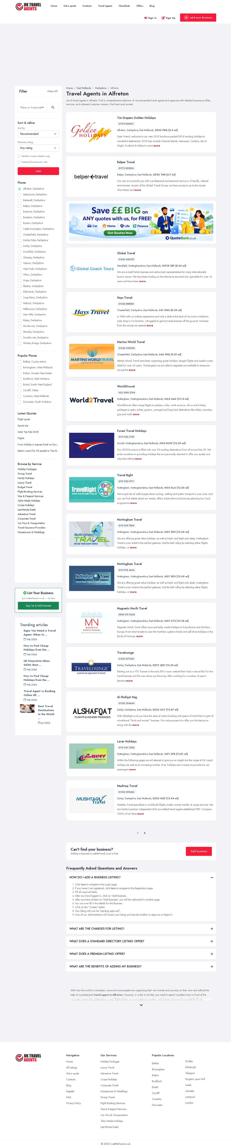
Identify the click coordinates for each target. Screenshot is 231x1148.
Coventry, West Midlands (36, 396)
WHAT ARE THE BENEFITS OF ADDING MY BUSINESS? (105, 966)
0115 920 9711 (126, 481)
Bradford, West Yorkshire (36, 379)
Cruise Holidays (26, 505)
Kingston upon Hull (195, 1079)
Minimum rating (25, 142)
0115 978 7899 (126, 525)
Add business (199, 851)
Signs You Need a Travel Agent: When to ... (40, 633)
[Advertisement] (115, 59)
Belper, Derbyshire (32, 206)
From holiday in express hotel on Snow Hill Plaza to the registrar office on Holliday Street (38, 444)
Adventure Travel (26, 514)
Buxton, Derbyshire (33, 223)
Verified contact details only (35, 156)
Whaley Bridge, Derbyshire (37, 343)
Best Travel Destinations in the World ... (46, 712)
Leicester (189, 1091)
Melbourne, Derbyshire (35, 309)
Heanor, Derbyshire (33, 263)
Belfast (155, 1063)
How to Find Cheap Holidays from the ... (36, 648)
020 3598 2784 (127, 392)
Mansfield (122, 266)
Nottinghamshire (136, 266)
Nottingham (123, 399)
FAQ (68, 1097)
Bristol (155, 1087)
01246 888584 (126, 303)
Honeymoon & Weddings (31, 532)
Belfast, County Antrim (34, 361)
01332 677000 (126, 659)
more (157, 145)
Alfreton (121, 130)
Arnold (120, 443)
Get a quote (70, 6)
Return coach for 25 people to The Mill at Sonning (38, 451)
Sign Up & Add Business (38, 605)
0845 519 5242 (127, 614)
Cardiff (155, 1093)
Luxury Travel (24, 482)
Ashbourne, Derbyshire (35, 194)
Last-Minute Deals (27, 509)
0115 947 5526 (126, 747)
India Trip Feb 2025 (28, 432)
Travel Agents (105, 6)
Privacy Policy (73, 1103)
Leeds (188, 1085)
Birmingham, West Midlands (37, 367)
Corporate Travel (27, 518)
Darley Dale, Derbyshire (35, 240)
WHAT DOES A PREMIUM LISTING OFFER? (97, 954)
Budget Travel (25, 487)
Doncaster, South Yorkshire (37, 402)
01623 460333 (126, 259)
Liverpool (190, 1097)
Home (54, 6)
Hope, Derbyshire (32, 280)
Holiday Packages (27, 469)
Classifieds (124, 6)
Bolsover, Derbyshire (34, 211)
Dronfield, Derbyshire (34, 251)
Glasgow (190, 1073)
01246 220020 (127, 348)
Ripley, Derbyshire (32, 320)
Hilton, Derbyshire (32, 274)
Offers (139, 6)
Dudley (189, 1061)
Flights (21, 438)
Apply (38, 171)
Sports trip (23, 425)
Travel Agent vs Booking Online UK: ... (39, 693)
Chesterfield (123, 310)
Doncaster (157, 1105)
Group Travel (25, 473)
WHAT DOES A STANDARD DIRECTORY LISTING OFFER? (106, 941)
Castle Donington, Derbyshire (38, 229)
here (83, 884)
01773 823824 (126, 168)
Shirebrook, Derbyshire (35, 326)
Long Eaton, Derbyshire (35, 297)
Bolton (155, 1075)
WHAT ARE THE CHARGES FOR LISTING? (96, 929)
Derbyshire (132, 130)
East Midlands (146, 130)
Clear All (52, 91)
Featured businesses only (34, 162)
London (189, 1103)
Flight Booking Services (30, 491)
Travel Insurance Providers (31, 527)
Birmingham (158, 1069)
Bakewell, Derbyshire (34, 200)
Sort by (21, 128)
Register (70, 1091)
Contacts (86, 6)
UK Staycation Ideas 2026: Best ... (37, 663)
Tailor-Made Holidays (29, 500)
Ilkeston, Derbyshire (33, 286)
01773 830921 (126, 123)
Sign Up (170, 18)
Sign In (152, 18)
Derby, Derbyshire (32, 246)
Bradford (157, 1081)
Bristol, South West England (37, 384)
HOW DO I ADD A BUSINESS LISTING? (95, 877)
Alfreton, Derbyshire (33, 188)
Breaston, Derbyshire (34, 217)
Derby (120, 665)
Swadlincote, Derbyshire (35, 337)
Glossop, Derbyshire (33, 257)
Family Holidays (26, 478)
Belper (120, 174)
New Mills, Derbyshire (34, 314)
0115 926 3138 (126, 437)
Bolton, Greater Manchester (37, 373)
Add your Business (201, 17)
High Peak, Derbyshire (35, 269)
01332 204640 (126, 703)
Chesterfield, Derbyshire (35, 234)
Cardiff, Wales (30, 390)
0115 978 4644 (127, 570)
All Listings (71, 1067)
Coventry (156, 1099)
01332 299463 (126, 792)
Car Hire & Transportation (31, 523)
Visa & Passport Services (30, 496)
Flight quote (24, 419)
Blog (152, 6)
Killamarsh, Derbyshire (34, 291)
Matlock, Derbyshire (33, 303)
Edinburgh (190, 1067)
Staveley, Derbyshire (33, 332)
